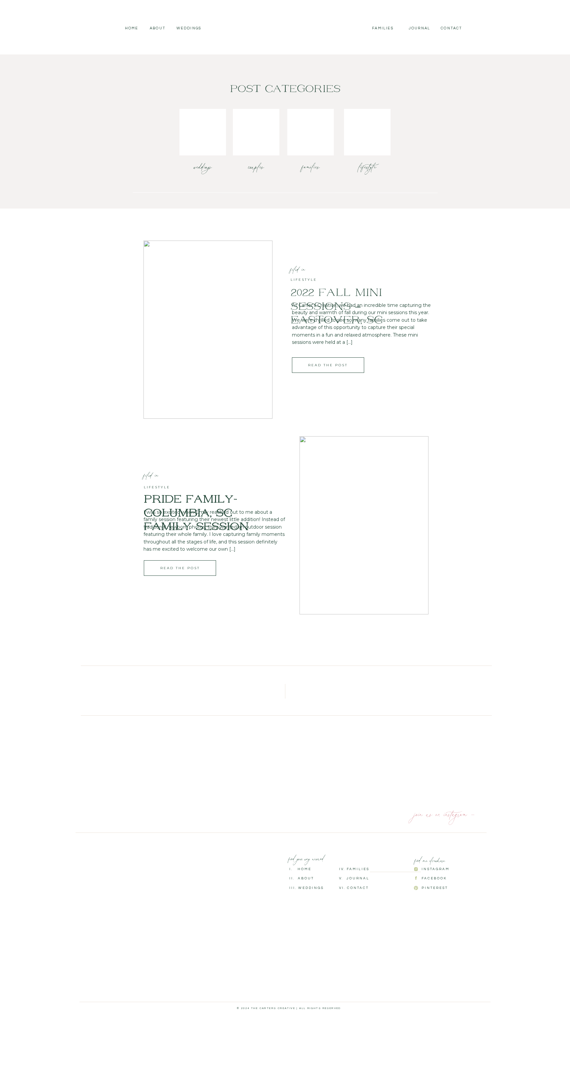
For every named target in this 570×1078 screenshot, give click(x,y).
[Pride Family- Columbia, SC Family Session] (364, 525)
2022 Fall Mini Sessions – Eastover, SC (337, 306)
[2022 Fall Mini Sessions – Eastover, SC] (207, 330)
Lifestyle (304, 280)
